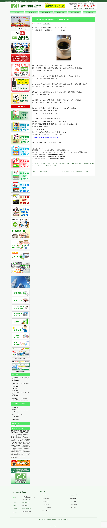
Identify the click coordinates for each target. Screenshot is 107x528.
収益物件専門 (21, 446)
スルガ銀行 (26, 453)
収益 (22, 453)
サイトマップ (98, 1)
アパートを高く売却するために (43, 163)
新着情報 (15, 409)
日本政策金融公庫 (16, 451)
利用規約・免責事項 (88, 1)
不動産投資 (14, 431)
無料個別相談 (45, 498)
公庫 (19, 457)
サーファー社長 (19, 439)
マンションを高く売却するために (61, 163)
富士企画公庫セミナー (88, 163)
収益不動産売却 (17, 454)
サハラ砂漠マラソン (14, 457)
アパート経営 (14, 434)
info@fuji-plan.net (82, 152)
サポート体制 (73, 501)
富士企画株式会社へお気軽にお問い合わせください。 (82, 6)
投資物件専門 (24, 445)
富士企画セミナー (76, 163)
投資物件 (20, 437)
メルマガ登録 (73, 507)
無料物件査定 (73, 498)
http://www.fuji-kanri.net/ (56, 158)
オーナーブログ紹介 (18, 414)
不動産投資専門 (21, 431)
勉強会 (15, 446)
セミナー (22, 448)
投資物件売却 (18, 453)
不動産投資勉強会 (23, 434)
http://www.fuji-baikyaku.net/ (56, 156)
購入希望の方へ (46, 501)
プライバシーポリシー (63, 519)
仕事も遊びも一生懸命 (23, 442)
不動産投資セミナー (24, 432)
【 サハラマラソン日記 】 (20, 29)
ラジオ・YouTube (46, 507)
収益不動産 (13, 453)
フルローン (23, 454)
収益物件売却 (14, 449)
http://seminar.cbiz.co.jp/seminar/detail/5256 (45, 137)
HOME (44, 495)
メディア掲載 (16, 416)
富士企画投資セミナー (38, 165)
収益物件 (15, 448)
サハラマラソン (73, 504)
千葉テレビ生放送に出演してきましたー (21, 384)
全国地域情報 (16, 419)
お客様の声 (15, 412)
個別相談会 (15, 440)
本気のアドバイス (20, 436)
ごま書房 (15, 456)
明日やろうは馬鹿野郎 (21, 449)
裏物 (19, 448)
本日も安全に (16, 388)
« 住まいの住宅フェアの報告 (39, 171)
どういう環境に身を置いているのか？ (21, 393)
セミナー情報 (46, 24)
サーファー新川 (27, 456)
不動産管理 (26, 448)
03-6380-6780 (25, 502)
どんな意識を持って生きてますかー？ (21, 378)
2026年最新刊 (20, 106)
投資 (13, 456)
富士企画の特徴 (73, 495)
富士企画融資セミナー (51, 165)
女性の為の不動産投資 (25, 451)
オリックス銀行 (21, 456)
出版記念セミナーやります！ (20, 398)
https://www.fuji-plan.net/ (55, 154)
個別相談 (20, 440)
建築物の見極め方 (23, 443)
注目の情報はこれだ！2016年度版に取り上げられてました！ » (78, 171)
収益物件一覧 (45, 504)
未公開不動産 (17, 445)
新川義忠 (16, 432)
